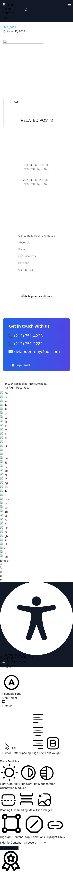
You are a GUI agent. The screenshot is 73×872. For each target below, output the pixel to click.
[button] (11, 684)
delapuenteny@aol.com (36, 200)
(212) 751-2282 (36, 173)
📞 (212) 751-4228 (25, 335)
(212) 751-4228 (36, 188)
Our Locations (27, 256)
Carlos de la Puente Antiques (36, 235)
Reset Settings (9, 848)
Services (23, 263)
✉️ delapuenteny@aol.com (34, 351)
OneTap (21, 661)
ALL (16, 101)
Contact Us (25, 269)
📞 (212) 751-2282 (25, 343)
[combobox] (4, 486)
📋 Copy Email (21, 365)
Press (21, 249)
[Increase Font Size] (3, 662)
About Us (24, 242)
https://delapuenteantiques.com (36, 195)
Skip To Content (11, 842)
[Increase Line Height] (3, 701)
